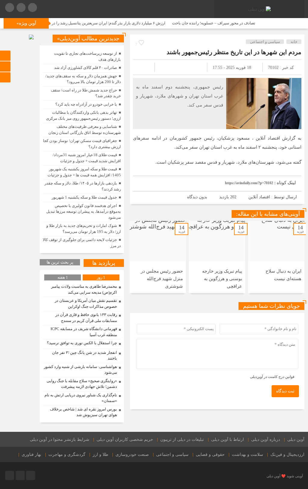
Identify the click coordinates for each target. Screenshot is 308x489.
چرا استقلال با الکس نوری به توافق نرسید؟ (82, 343)
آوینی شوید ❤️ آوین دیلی (284, 476)
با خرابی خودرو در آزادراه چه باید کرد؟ (86, 104)
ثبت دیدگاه (285, 391)
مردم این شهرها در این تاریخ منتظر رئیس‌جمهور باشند (234, 52)
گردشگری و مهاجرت (66, 454)
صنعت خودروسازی (132, 454)
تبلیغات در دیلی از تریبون (182, 439)
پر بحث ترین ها (60, 262)
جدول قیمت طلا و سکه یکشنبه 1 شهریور (84, 197)
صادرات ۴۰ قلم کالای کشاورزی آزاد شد (85, 67)
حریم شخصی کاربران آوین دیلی (125, 439)
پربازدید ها (103, 263)
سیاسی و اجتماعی (265, 41)
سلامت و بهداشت (247, 454)
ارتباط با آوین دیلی (227, 439)
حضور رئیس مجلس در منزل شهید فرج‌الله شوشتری (162, 279)
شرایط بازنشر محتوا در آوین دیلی (59, 439)
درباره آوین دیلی (265, 439)
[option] (276, 257)
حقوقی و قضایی (210, 454)
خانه (294, 41)
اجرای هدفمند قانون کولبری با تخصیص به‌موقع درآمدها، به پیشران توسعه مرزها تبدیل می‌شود (83, 211)
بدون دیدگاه (197, 197)
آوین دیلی (295, 439)
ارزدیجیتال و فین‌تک (287, 454)
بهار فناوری (31, 454)
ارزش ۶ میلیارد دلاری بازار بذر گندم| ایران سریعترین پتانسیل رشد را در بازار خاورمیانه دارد (103, 23)
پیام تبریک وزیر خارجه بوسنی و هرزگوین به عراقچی (222, 279)
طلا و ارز (100, 454)
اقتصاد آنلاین (259, 197)
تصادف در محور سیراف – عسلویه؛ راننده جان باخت (224, 23)
